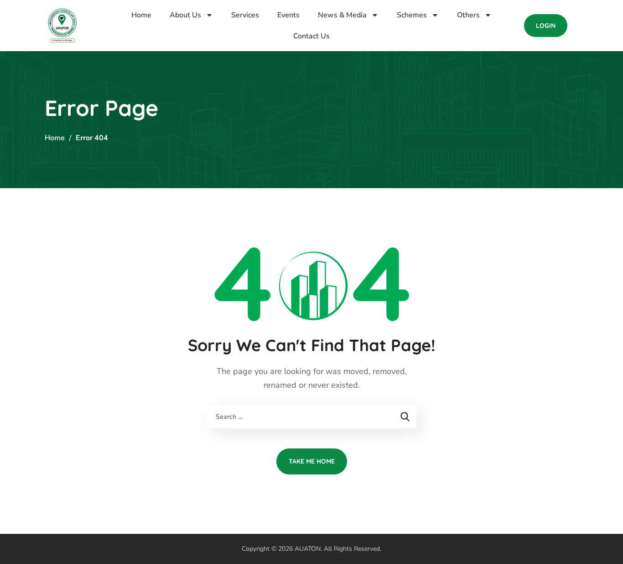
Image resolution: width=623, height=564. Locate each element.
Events (288, 15)
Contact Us (311, 36)
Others (468, 15)
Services (245, 15)
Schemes (412, 15)
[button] (545, 25)
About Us (185, 15)
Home (141, 15)
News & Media (342, 15)
